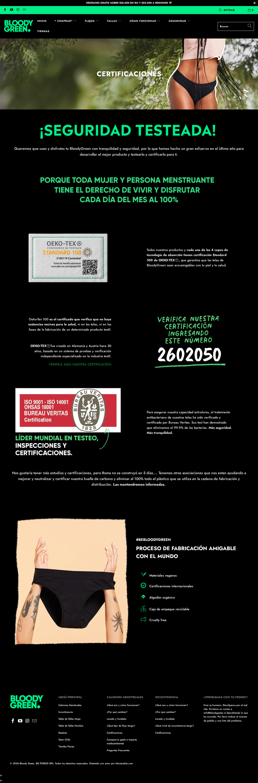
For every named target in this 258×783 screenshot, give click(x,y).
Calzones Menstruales (69, 705)
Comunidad (178, 21)
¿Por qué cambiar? (117, 712)
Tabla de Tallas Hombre (70, 726)
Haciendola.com (124, 763)
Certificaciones (114, 733)
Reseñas (62, 733)
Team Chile (64, 739)
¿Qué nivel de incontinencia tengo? (174, 726)
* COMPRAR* (64, 21)
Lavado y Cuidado (116, 719)
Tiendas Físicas (66, 746)
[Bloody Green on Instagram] (18, 10)
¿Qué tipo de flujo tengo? (121, 726)
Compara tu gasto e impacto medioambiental (122, 741)
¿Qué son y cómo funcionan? (123, 705)
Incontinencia (65, 712)
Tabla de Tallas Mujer (69, 719)
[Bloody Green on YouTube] (11, 10)
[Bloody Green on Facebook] (4, 10)
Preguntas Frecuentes (118, 750)
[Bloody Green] (18, 26)
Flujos (90, 21)
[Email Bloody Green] (24, 10)
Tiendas (43, 31)
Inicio (42, 21)
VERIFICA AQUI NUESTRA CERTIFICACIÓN (80, 364)
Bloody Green (27, 763)
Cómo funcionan (143, 21)
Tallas (112, 21)
